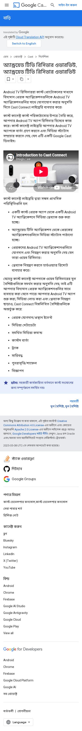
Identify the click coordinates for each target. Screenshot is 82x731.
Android (8, 586)
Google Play (11, 626)
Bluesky (8, 540)
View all (8, 633)
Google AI (9, 687)
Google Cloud (12, 619)
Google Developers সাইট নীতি (30, 433)
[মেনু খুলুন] (7, 5)
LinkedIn (8, 554)
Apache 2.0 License (26, 429)
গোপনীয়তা (24, 711)
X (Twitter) (10, 560)
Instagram (10, 547)
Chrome (8, 592)
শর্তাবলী (8, 711)
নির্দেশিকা (44, 56)
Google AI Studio (14, 606)
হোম (5, 56)
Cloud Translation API (30, 37)
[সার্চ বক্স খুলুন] (52, 5)
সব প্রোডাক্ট (10, 694)
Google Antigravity (15, 613)
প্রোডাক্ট (18, 56)
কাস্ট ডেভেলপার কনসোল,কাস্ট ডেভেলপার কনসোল (35, 502)
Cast (42, 5)
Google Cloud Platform (18, 680)
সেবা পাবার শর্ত (12, 508)
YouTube (9, 567)
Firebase (9, 599)
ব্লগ (5, 533)
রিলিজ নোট (10, 515)
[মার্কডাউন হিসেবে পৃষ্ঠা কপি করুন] (21, 79)
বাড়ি (7, 18)
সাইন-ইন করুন (67, 5)
